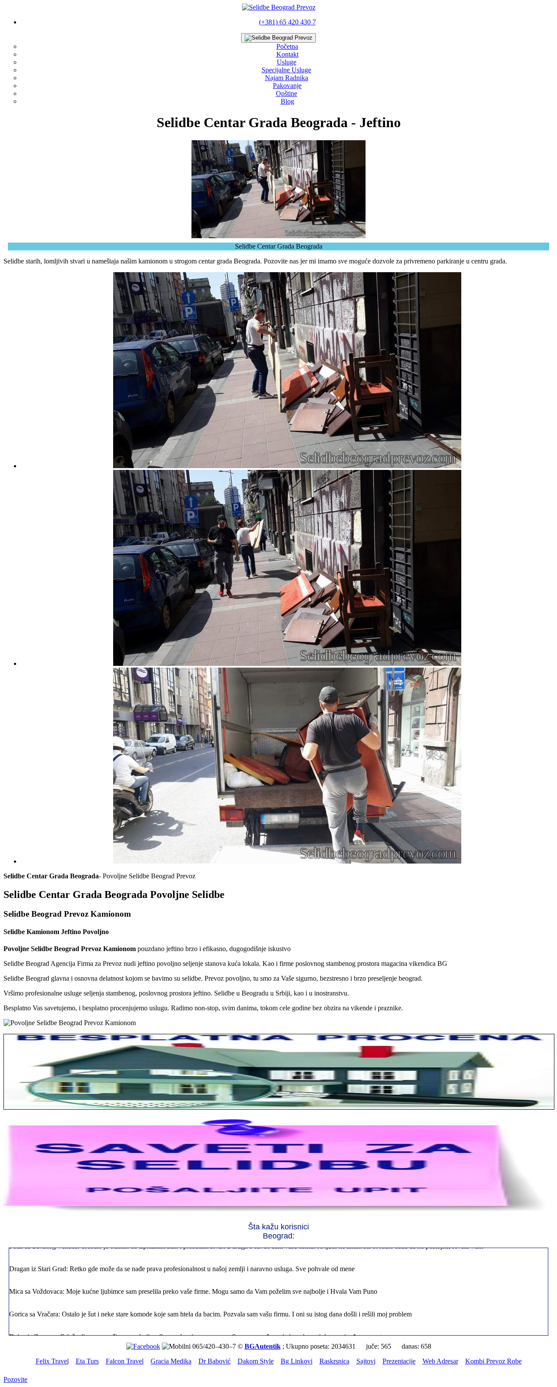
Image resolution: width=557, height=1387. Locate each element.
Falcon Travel (125, 1361)
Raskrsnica (334, 1361)
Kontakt (287, 54)
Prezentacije (399, 1361)
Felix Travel (52, 1361)
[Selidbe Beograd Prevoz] (278, 7)
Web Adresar (440, 1361)
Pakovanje (287, 85)
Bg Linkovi (296, 1361)
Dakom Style (256, 1361)
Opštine (286, 93)
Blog (287, 101)
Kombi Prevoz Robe (493, 1361)
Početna (287, 46)
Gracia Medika (171, 1361)
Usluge (286, 62)
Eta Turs (87, 1361)
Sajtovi (366, 1361)
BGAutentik (263, 1346)
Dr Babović (214, 1361)
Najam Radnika (286, 77)
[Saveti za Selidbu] (278, 1211)
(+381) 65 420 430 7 (287, 22)
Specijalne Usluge (286, 70)
